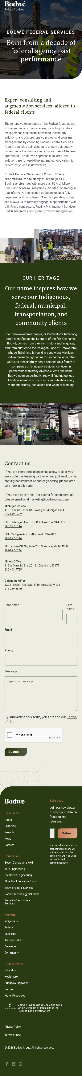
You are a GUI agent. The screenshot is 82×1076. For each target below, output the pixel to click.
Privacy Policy (13, 1026)
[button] (75, 6)
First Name (12, 605)
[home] (20, 6)
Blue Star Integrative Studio (21, 881)
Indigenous (11, 921)
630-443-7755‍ (13, 569)
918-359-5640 (13, 588)
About (8, 819)
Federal (9, 927)
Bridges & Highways (16, 982)
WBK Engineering (15, 868)
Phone (9, 650)
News (8, 838)
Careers (9, 844)
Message (11, 671)
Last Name (70, 607)
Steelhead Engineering (18, 875)
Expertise (10, 825)
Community (12, 952)
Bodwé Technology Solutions (22, 894)
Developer (11, 946)
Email (8, 630)
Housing (9, 989)
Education (11, 970)
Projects (9, 832)
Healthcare (11, 976)
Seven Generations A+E (19, 862)
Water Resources (15, 995)
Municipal (10, 933)
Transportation (14, 940)
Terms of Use (13, 1034)
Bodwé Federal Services (19, 887)
